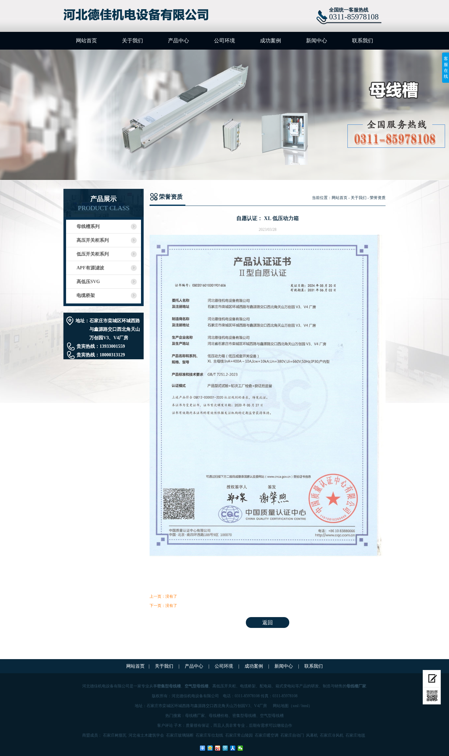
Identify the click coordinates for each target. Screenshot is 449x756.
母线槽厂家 (195, 715)
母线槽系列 (88, 226)
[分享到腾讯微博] (225, 748)
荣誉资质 (378, 197)
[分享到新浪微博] (218, 748)
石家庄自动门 (292, 735)
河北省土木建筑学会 (146, 735)
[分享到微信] (240, 748)
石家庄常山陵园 (239, 735)
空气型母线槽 (272, 715)
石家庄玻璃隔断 (180, 735)
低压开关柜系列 (93, 254)
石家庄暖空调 (266, 735)
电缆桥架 (86, 295)
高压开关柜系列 (93, 240)
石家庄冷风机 (331, 735)
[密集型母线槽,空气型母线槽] (139, 15)
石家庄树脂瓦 (115, 735)
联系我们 (362, 40)
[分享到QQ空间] (210, 748)
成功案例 (270, 40)
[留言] (432, 678)
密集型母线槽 (244, 715)
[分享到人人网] (233, 748)
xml (295, 705)
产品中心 (178, 40)
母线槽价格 (218, 715)
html (304, 705)
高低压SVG (88, 281)
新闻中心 (316, 40)
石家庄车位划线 (209, 735)
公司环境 (224, 40)
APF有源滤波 (90, 267)
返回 (267, 622)
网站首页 (86, 40)
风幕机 (312, 735)
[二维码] (432, 695)
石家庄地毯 (355, 735)
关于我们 (132, 40)
